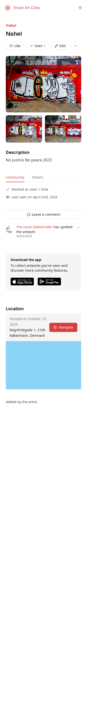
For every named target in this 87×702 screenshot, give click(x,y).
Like (17, 45)
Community (15, 177)
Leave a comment (46, 214)
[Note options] (78, 227)
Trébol (11, 25)
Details (37, 177)
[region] (43, 365)
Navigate (66, 327)
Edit (62, 45)
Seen (40, 45)
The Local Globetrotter (34, 227)
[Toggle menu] (80, 8)
